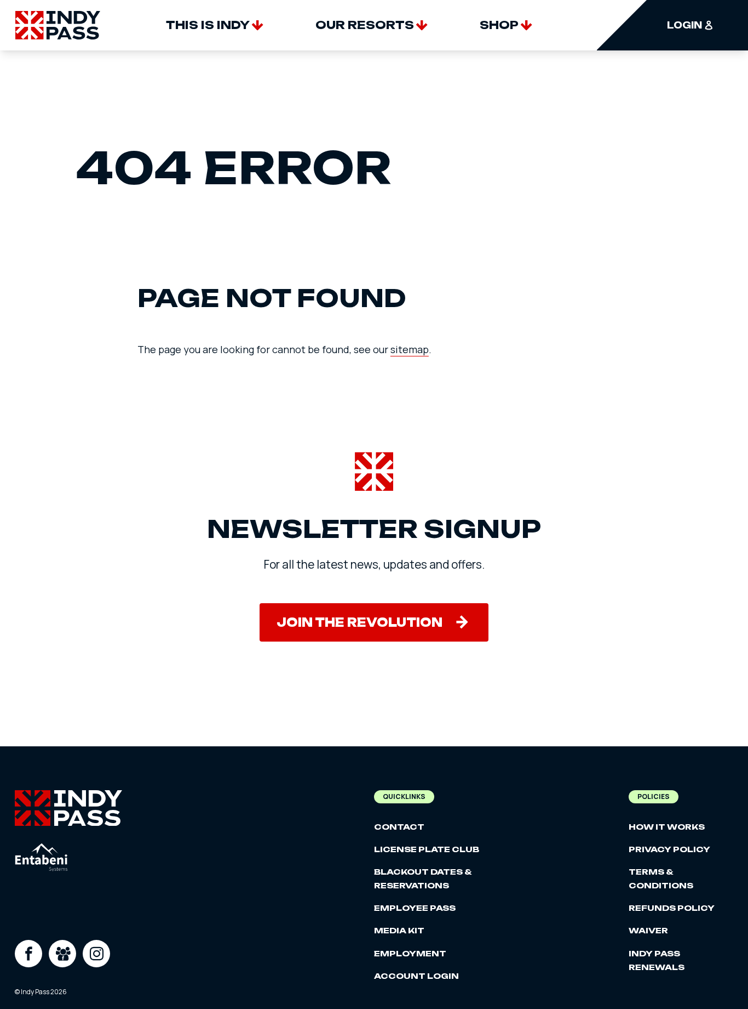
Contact (399, 826)
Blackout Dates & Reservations (422, 878)
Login (684, 25)
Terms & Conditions (661, 878)
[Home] (57, 25)
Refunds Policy (672, 907)
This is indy (208, 25)
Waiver (648, 930)
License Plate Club (426, 849)
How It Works (667, 826)
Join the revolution (359, 622)
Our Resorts (364, 25)
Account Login (416, 975)
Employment (410, 953)
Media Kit (399, 930)
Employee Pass (415, 907)
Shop (499, 25)
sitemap (409, 349)
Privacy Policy (669, 849)
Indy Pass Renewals (656, 960)
